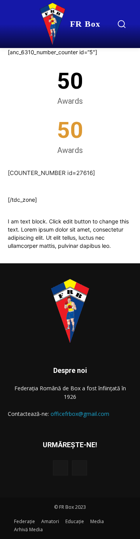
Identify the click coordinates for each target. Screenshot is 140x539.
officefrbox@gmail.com (80, 413)
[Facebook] (60, 467)
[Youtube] (79, 467)
